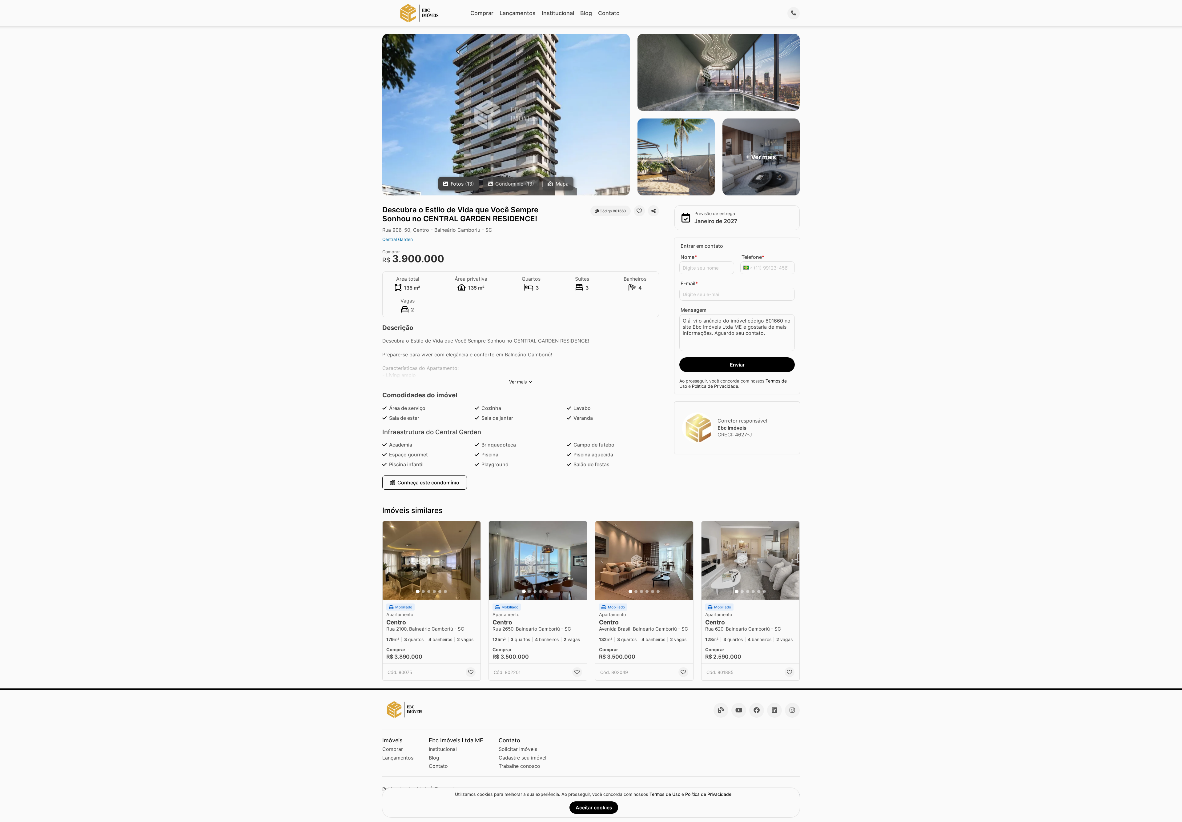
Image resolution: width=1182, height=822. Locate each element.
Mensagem (693, 310)
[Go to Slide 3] (428, 591)
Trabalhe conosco (519, 766)
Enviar (737, 365)
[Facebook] (756, 710)
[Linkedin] (774, 710)
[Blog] (721, 710)
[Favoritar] (639, 210)
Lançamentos (518, 13)
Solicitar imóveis (518, 749)
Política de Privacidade (715, 386)
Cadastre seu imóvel (522, 758)
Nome (689, 257)
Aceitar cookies (594, 807)
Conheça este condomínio (428, 482)
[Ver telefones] (793, 13)
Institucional (558, 13)
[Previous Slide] (389, 560)
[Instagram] (792, 710)
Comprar (481, 13)
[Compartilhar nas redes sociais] (653, 210)
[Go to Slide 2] (423, 591)
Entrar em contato (702, 246)
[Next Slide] (474, 560)
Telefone (753, 257)
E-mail (689, 283)
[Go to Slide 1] (418, 591)
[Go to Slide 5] (439, 591)
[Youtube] (738, 710)
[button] (431, 560)
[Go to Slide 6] (445, 591)
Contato (609, 13)
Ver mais (518, 381)
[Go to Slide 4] (434, 591)
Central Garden (397, 239)
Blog (586, 13)
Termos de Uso (664, 794)
